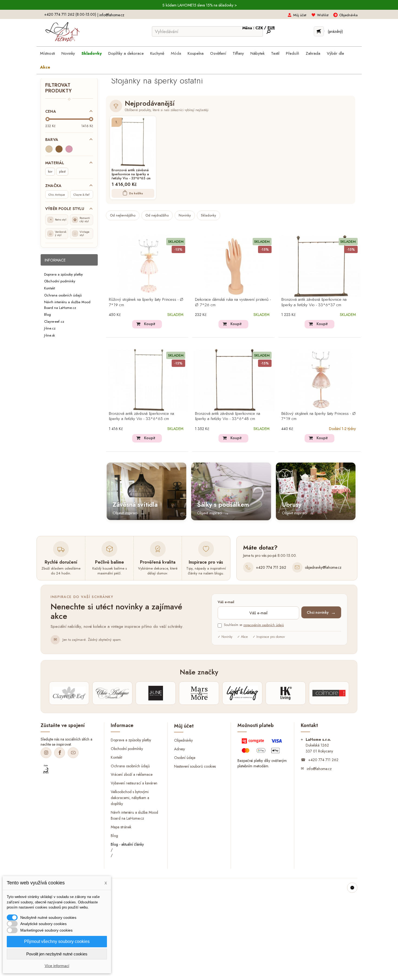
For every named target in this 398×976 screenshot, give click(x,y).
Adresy (179, 749)
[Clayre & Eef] (69, 693)
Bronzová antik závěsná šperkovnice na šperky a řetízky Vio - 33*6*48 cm (227, 416)
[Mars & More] (199, 693)
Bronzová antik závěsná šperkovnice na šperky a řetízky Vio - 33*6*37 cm (314, 302)
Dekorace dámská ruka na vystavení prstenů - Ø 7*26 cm (233, 302)
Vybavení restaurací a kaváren (134, 783)
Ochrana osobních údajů (63, 295)
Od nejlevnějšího (122, 215)
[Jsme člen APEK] (46, 769)
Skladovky (208, 215)
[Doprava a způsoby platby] (262, 747)
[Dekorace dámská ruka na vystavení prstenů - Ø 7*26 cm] (234, 266)
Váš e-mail (226, 602)
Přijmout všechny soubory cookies (57, 941)
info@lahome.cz (111, 15)
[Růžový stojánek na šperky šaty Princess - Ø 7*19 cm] (148, 266)
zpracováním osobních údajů (263, 625)
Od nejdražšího (157, 215)
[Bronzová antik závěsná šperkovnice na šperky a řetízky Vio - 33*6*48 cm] (234, 380)
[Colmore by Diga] (329, 693)
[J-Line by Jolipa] (156, 693)
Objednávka (348, 15)
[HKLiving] (286, 693)
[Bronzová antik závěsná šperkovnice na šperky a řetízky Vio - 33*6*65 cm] (133, 142)
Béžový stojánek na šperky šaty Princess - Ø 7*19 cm (318, 416)
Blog (47, 314)
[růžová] (69, 149)
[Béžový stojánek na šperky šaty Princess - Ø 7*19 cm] (321, 380)
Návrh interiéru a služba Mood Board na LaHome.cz (67, 304)
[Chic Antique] (112, 693)
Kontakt (49, 288)
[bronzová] (59, 149)
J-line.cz (50, 328)
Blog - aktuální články (127, 844)
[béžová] (49, 149)
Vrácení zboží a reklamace (131, 774)
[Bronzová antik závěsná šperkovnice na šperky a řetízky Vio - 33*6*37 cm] (321, 266)
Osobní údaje (184, 757)
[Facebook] (59, 752)
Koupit (149, 324)
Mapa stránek (121, 827)
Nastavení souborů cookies (195, 766)
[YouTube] (73, 752)
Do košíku (136, 193)
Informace (55, 260)
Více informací (57, 966)
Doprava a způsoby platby (63, 274)
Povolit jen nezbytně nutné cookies (56, 954)
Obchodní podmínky (59, 281)
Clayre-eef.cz (54, 321)
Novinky (185, 215)
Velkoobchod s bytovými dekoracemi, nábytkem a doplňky (130, 797)
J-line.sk (49, 335)
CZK (259, 28)
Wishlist (322, 15)
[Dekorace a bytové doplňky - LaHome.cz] (62, 32)
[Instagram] (46, 752)
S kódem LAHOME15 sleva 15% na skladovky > (199, 5)
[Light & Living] (242, 693)
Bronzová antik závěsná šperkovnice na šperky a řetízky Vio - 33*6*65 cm (131, 174)
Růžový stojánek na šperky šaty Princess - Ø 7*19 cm (146, 302)
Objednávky (183, 740)
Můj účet (299, 15)
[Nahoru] (352, 888)
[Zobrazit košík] (319, 31)
